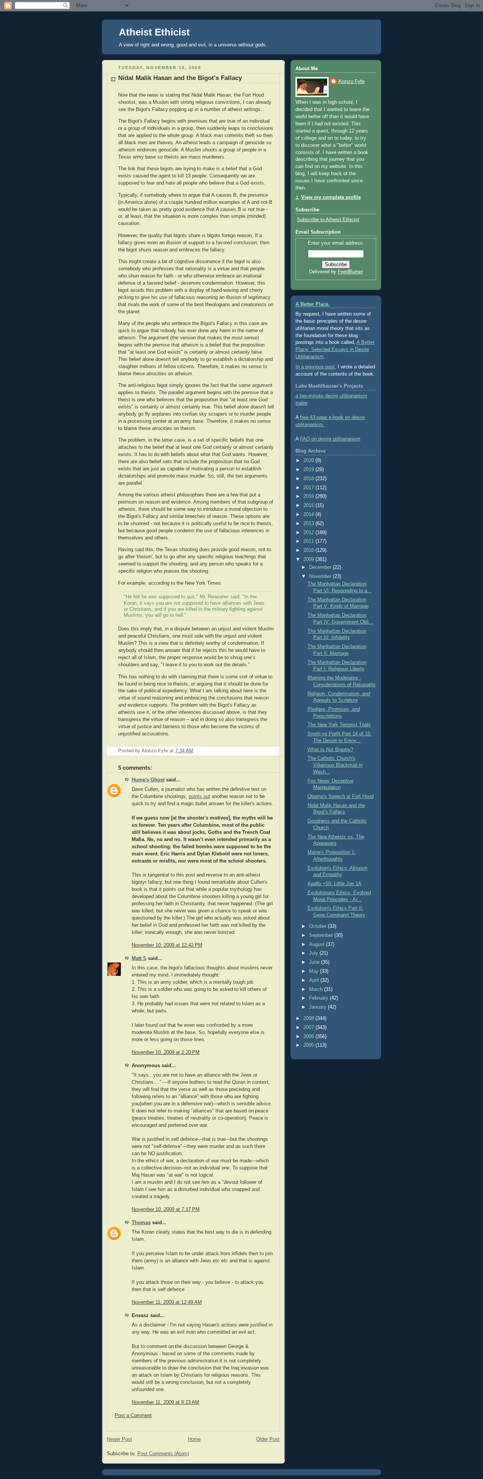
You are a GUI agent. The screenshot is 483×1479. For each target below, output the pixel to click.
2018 (309, 478)
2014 (309, 514)
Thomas (141, 1222)
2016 (309, 496)
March (316, 989)
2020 (309, 460)
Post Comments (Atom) (163, 1453)
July (314, 953)
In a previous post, (315, 367)
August (317, 944)
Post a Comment (133, 1415)
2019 (309, 469)
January (318, 1007)
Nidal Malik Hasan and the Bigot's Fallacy (180, 78)
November (321, 576)
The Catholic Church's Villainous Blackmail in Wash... (335, 765)
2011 (309, 541)
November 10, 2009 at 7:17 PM (166, 1209)
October (318, 926)
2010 (309, 550)
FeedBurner (350, 271)
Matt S (139, 958)
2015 (309, 505)
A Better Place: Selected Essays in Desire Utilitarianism (334, 349)
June (315, 962)
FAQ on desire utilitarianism (330, 439)
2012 (309, 532)
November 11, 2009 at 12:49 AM (167, 1302)
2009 (309, 559)
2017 (309, 487)
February (319, 998)
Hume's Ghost (148, 780)
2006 (309, 1036)
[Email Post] (273, 750)
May (314, 971)
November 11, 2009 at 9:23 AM (165, 1402)
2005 (309, 1045)
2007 (309, 1027)
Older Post (268, 1439)
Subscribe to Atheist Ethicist (328, 219)
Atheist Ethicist (154, 32)
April (314, 980)
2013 (309, 523)
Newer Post (119, 1439)
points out (199, 796)
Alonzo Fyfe (351, 81)
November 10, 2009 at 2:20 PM (166, 1052)
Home (194, 1439)
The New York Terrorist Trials (339, 724)
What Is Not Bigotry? (330, 749)
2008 (309, 1018)
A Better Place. (312, 304)
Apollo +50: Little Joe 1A (334, 883)
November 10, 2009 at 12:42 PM (167, 945)
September (321, 935)
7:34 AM (184, 750)
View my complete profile (331, 197)
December (321, 567)
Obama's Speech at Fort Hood (341, 796)
